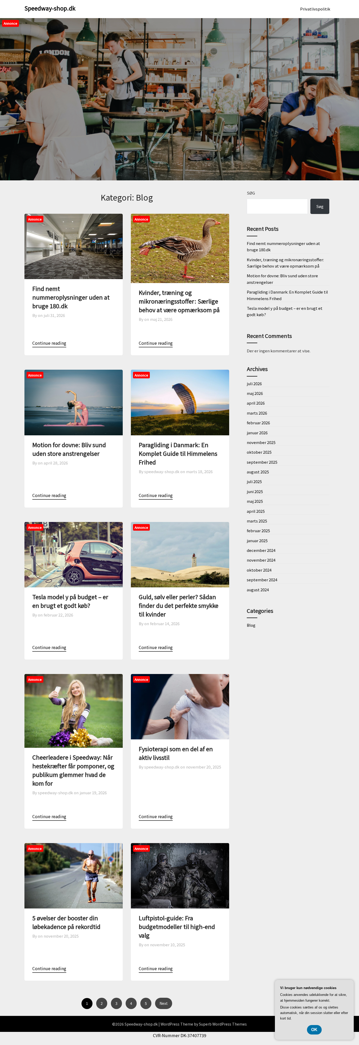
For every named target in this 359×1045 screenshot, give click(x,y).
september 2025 (262, 462)
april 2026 (256, 403)
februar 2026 (258, 422)
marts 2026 (257, 413)
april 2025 (256, 511)
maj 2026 (255, 393)
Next (164, 1003)
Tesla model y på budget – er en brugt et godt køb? (70, 600)
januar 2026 (257, 432)
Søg (251, 193)
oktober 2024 (259, 570)
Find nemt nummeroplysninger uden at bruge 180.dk (71, 297)
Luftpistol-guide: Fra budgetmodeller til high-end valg (177, 926)
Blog (251, 625)
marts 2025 (257, 521)
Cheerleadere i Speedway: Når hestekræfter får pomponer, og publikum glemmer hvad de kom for (73, 770)
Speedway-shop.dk (49, 8)
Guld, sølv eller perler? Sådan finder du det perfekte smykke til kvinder (178, 605)
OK (314, 1029)
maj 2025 (255, 501)
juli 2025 (254, 481)
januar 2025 (257, 540)
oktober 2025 (259, 452)
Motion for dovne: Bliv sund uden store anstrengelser (69, 448)
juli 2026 (254, 383)
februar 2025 (258, 530)
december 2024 (261, 550)
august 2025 (258, 471)
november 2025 (261, 442)
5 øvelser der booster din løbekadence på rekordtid (66, 922)
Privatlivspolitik (315, 9)
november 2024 (261, 560)
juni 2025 (255, 491)
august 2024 (258, 589)
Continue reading (49, 343)
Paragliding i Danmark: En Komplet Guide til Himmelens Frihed (178, 453)
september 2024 (262, 579)
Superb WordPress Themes (223, 1024)
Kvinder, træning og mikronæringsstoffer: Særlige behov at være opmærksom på (179, 301)
